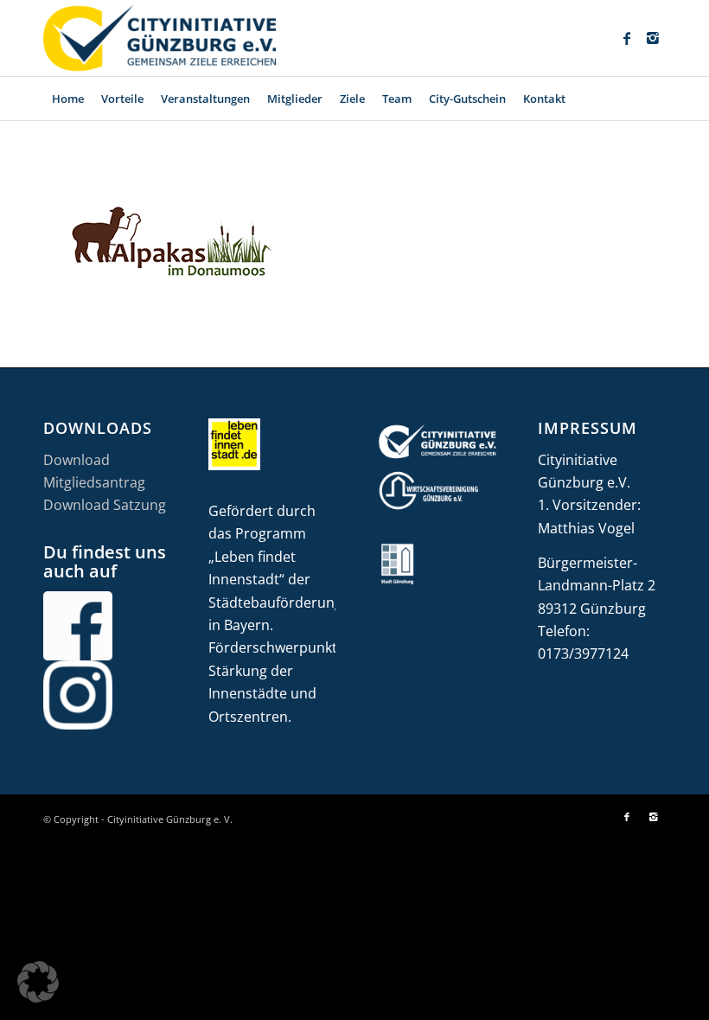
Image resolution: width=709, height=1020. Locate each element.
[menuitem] (68, 98)
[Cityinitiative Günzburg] (159, 38)
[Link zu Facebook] (627, 38)
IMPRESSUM (587, 428)
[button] (38, 982)
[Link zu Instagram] (653, 38)
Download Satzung (104, 504)
